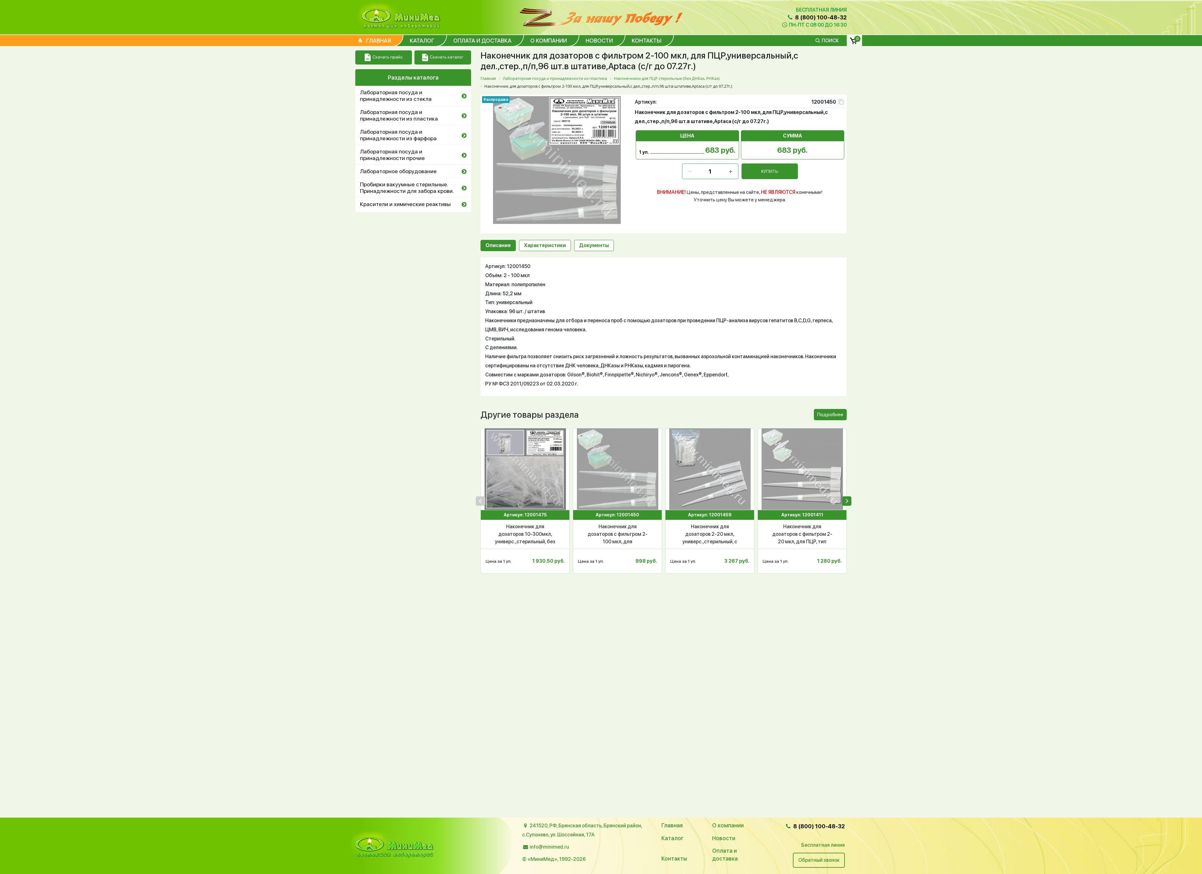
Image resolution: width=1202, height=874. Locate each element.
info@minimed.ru (549, 847)
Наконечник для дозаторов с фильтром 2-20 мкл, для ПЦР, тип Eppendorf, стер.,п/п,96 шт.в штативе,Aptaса (802, 535)
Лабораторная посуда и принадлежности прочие (392, 154)
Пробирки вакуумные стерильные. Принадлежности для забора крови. (407, 187)
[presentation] (480, 501)
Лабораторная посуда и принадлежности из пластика (399, 115)
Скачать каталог (447, 56)
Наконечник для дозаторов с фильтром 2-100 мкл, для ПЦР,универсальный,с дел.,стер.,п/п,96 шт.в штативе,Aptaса (618, 535)
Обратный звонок (819, 860)
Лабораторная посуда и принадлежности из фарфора (398, 135)
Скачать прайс (387, 56)
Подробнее (830, 414)
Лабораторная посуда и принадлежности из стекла (396, 95)
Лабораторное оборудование (398, 171)
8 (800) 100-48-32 (820, 17)
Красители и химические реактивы (405, 204)
